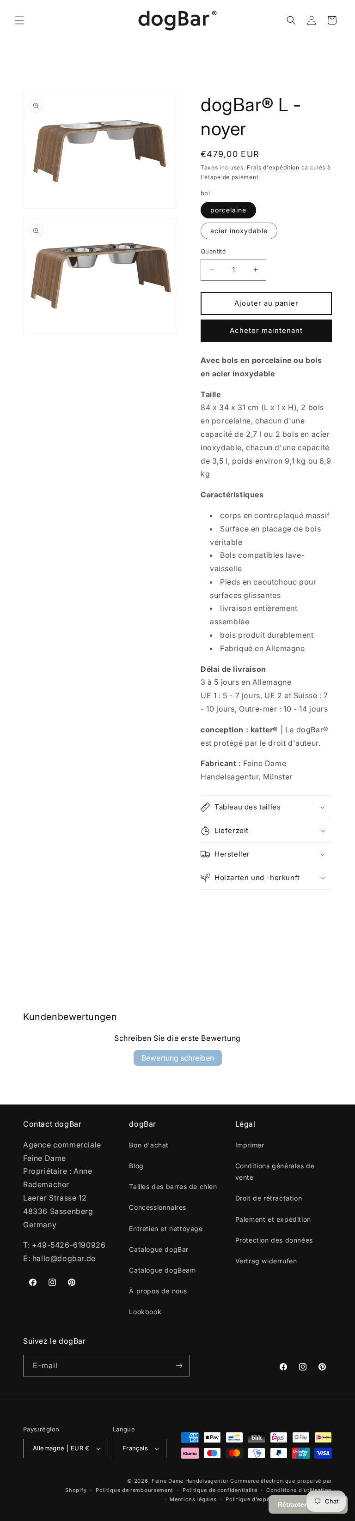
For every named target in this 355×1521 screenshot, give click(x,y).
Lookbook (145, 1312)
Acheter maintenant (266, 330)
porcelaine (228, 210)
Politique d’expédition (256, 1499)
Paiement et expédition (273, 1219)
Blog (136, 1166)
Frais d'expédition (273, 167)
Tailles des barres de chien (173, 1186)
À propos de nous (158, 1291)
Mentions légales (193, 1499)
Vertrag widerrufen (266, 1261)
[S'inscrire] (179, 1365)
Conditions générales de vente (275, 1171)
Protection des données (274, 1240)
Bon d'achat (149, 1145)
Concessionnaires (157, 1207)
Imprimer (249, 1145)
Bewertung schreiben (177, 1057)
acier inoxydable (239, 231)
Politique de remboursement (134, 1490)
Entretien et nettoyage (165, 1228)
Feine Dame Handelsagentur (190, 1481)
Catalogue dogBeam (162, 1270)
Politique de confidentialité (220, 1490)
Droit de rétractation (268, 1198)
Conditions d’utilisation (299, 1490)
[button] (19, 20)
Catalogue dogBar (159, 1249)
